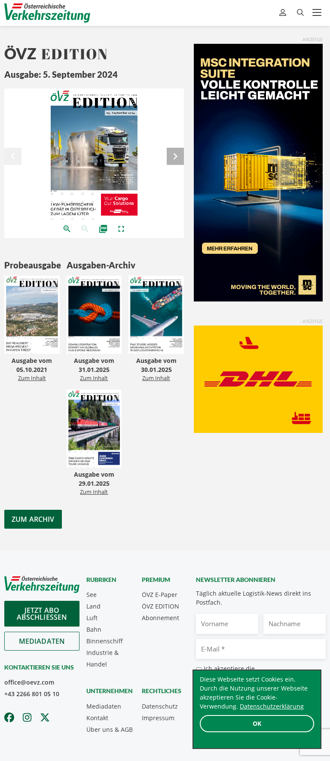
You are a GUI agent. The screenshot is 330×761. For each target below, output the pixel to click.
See (91, 595)
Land (93, 606)
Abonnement (160, 618)
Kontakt (97, 718)
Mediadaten (42, 641)
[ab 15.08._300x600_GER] (258, 172)
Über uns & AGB (109, 729)
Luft (92, 618)
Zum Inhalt (32, 378)
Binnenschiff (104, 641)
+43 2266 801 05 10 (31, 694)
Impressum (158, 718)
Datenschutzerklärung (272, 706)
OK (257, 723)
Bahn (93, 629)
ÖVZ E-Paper (159, 595)
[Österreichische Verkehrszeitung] (47, 12)
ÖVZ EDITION (160, 606)
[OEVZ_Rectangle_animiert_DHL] (258, 378)
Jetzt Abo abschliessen (42, 614)
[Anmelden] (284, 12)
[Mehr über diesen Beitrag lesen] (32, 316)
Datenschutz (160, 706)
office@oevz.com (29, 682)
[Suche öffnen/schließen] (300, 12)
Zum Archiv (33, 519)
